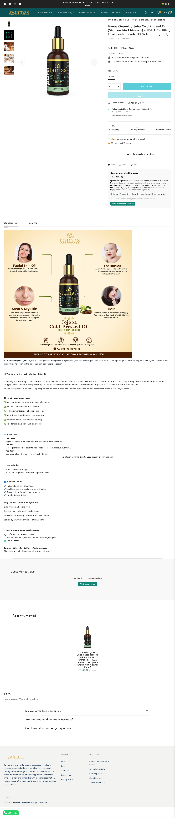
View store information (122, 115)
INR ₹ (167, 4)
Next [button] (94, 62)
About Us (65, 770)
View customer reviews (123, 203)
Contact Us (66, 775)
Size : (113, 71)
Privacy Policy (67, 779)
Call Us (12, 813)
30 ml (111, 76)
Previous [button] (21, 62)
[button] (146, 12)
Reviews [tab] (32, 223)
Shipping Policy (96, 778)
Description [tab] (11, 223)
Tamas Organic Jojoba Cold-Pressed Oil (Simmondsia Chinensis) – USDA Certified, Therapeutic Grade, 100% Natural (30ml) (87, 660)
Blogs (63, 766)
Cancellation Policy (97, 769)
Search (64, 761)
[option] (58, 60)
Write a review (87, 584)
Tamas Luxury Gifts (20, 802)
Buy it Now (152, 96)
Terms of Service (97, 782)
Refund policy (95, 773)
